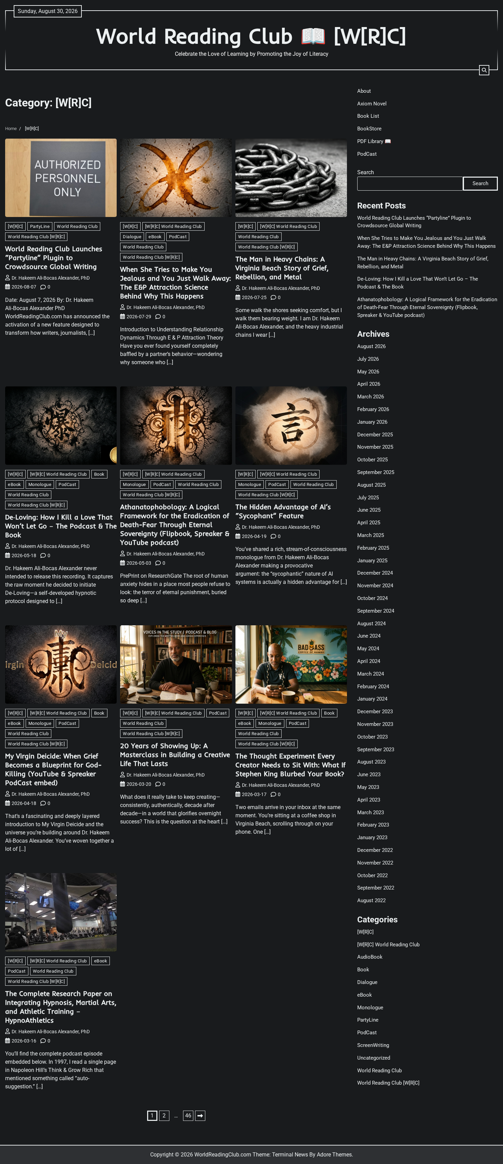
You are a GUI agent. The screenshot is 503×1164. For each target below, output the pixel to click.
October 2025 (372, 460)
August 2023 (371, 762)
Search (365, 172)
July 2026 (368, 359)
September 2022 (375, 888)
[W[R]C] (15, 226)
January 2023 (372, 837)
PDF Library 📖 (374, 141)
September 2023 (375, 749)
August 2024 (371, 624)
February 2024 (373, 686)
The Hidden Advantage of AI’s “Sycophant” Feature (283, 511)
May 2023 (368, 787)
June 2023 (369, 774)
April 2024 (368, 661)
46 (188, 1115)
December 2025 (375, 435)
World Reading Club (77, 226)
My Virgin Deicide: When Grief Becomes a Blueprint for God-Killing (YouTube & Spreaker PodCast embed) (53, 769)
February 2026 (373, 409)
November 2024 (375, 586)
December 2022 (375, 850)
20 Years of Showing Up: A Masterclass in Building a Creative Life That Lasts (175, 754)
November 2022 (375, 863)
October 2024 (372, 598)
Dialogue (132, 236)
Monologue (40, 484)
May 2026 (368, 372)
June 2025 (369, 510)
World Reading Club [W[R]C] (36, 236)
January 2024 (372, 699)
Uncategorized (373, 1058)
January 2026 (372, 422)
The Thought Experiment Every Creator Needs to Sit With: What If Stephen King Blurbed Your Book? (290, 765)
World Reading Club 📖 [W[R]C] (251, 36)
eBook (155, 236)
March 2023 (370, 812)
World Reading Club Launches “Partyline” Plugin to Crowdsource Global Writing (53, 257)
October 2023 (372, 737)
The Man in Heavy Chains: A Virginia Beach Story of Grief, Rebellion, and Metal (281, 268)
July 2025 (368, 498)
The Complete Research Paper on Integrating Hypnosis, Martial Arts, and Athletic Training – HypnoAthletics (60, 1006)
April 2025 (368, 523)
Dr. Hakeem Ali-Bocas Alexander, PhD (51, 278)
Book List (368, 116)
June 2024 (369, 636)
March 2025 (370, 535)
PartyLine (40, 226)
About (364, 91)
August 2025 (371, 485)
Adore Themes (334, 1154)
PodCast (178, 236)
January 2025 (372, 561)
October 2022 (372, 875)
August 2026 (371, 346)
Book (99, 474)
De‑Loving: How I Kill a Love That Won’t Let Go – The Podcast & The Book (61, 526)
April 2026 (368, 384)
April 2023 (368, 800)
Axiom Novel (372, 104)
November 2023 (375, 724)
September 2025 (375, 472)
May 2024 (368, 648)
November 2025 (375, 447)
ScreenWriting (373, 1045)
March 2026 (370, 397)
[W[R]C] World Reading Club (173, 226)
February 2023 (373, 825)
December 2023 (375, 711)
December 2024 (375, 573)
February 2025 (373, 548)
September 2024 (375, 611)
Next (200, 1116)
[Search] (484, 70)
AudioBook (370, 957)
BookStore (369, 129)
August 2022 (371, 900)
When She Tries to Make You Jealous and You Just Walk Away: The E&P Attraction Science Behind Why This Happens (175, 282)
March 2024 (370, 674)
